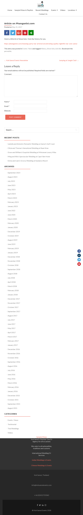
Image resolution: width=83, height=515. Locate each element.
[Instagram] (79, 255)
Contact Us (43, 14)
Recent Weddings (42, 10)
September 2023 (14, 173)
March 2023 (12, 198)
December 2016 (14, 349)
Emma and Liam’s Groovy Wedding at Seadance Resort (28, 161)
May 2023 (11, 189)
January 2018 (13, 295)
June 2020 (11, 215)
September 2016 (14, 362)
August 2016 (12, 366)
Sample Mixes (41, 437)
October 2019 (13, 236)
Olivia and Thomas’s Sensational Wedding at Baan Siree (28, 148)
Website (7, 111)
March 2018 (12, 286)
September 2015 (14, 404)
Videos (62, 10)
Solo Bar (58, 49)
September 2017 (14, 311)
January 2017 (13, 345)
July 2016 (11, 370)
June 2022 (11, 210)
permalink (7, 51)
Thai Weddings (13, 428)
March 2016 (12, 383)
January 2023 (13, 206)
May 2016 (11, 379)
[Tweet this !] (12, 32)
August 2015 (12, 408)
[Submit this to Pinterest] (25, 32)
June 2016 (11, 374)
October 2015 (13, 400)
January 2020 (13, 227)
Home (9, 10)
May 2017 (11, 328)
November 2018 (14, 261)
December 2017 (14, 299)
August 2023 (12, 177)
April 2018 (12, 282)
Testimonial (12, 424)
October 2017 (13, 307)
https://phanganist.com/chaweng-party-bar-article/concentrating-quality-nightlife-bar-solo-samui (40, 44)
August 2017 (12, 316)
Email (6, 106)
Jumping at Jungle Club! (69, 60)
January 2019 (13, 253)
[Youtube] (79, 264)
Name (7, 102)
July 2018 (11, 278)
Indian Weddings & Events (41, 460)
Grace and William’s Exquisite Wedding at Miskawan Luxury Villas (32, 152)
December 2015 (14, 395)
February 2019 (13, 248)
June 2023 (11, 185)
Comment (8, 74)
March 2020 (12, 219)
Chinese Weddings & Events (41, 465)
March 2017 (12, 337)
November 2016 (14, 353)
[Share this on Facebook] (6, 32)
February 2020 (13, 223)
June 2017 (11, 324)
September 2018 (14, 269)
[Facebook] (79, 251)
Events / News (27, 49)
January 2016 (13, 391)
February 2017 (13, 341)
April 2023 (12, 194)
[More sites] (31, 32)
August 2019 (12, 240)
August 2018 (12, 274)
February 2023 (13, 202)
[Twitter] (79, 259)
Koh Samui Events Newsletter (16, 60)
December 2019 (14, 231)
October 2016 (13, 358)
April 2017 (12, 332)
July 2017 (11, 320)
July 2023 (11, 181)
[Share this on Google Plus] (19, 32)
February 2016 (13, 387)
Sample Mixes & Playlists (24, 10)
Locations (71, 10)
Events (53, 10)
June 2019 (11, 244)
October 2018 (13, 265)
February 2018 (13, 290)
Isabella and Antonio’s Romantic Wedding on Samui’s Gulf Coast (31, 144)
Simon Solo (51, 49)
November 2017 (14, 303)
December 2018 (14, 257)
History (43, 49)
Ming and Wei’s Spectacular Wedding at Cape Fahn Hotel (29, 156)
